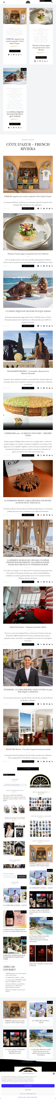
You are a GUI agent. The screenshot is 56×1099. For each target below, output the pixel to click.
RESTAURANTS (44, 41)
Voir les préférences (28, 1093)
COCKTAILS (41, 34)
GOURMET (8, 34)
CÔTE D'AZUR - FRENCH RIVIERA (14, 32)
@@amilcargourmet (27, 1061)
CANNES (47, 33)
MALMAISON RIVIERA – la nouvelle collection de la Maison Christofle (28, 372)
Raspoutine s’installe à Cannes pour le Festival (15, 990)
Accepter (28, 1085)
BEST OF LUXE (10, 94)
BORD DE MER (40, 33)
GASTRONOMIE (18, 33)
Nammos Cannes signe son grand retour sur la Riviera (41, 47)
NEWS (13, 34)
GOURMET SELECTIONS (17, 105)
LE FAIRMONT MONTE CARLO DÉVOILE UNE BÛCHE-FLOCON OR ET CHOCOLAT (28, 501)
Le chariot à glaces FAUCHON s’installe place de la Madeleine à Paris (16, 980)
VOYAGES (21, 109)
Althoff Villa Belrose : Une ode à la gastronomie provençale (28, 749)
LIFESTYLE (37, 38)
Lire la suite (14, 50)
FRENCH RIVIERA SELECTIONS (14, 103)
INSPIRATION (43, 37)
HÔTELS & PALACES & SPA (14, 106)
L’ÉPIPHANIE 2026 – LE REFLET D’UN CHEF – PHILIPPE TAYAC (28, 434)
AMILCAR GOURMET (14, 29)
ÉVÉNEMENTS (10, 33)
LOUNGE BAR (44, 38)
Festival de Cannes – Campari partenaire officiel (28, 627)
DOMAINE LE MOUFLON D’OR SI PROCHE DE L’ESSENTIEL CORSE (14, 957)
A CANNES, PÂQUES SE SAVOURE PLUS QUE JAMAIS (14, 114)
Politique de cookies (22, 1097)
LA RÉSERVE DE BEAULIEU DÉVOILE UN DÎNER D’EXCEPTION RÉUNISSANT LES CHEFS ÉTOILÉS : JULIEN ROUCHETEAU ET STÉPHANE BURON (28, 562)
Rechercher (22, 876)
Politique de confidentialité (32, 1097)
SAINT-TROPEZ (19, 34)
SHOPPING (13, 36)
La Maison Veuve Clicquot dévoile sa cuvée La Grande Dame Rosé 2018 (14, 930)
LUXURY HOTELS (11, 107)
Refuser (28, 1089)
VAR (18, 36)
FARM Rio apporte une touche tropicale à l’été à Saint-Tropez (15, 41)
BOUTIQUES (20, 30)
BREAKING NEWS (12, 97)
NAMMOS (36, 39)
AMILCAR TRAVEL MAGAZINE (14, 93)
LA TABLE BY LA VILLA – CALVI (14, 905)
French (6, 774)
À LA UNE (18, 28)
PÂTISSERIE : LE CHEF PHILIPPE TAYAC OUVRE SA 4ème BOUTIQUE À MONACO (28, 690)
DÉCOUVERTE (17, 101)
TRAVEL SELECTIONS (41, 42)
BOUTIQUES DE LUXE (14, 96)
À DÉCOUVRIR (11, 28)
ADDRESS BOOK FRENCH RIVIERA (40, 29)
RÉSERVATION (36, 41)
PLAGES (45, 39)
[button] (54, 1073)
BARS (34, 33)
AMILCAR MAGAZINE (11, 30)
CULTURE (10, 101)
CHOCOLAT (14, 98)
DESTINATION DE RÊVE (14, 102)
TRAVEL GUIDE (14, 109)
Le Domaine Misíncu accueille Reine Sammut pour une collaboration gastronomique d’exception (15, 985)
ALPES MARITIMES (14, 89)
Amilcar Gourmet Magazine (8, 873)
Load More (27, 768)
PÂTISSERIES (19, 107)
